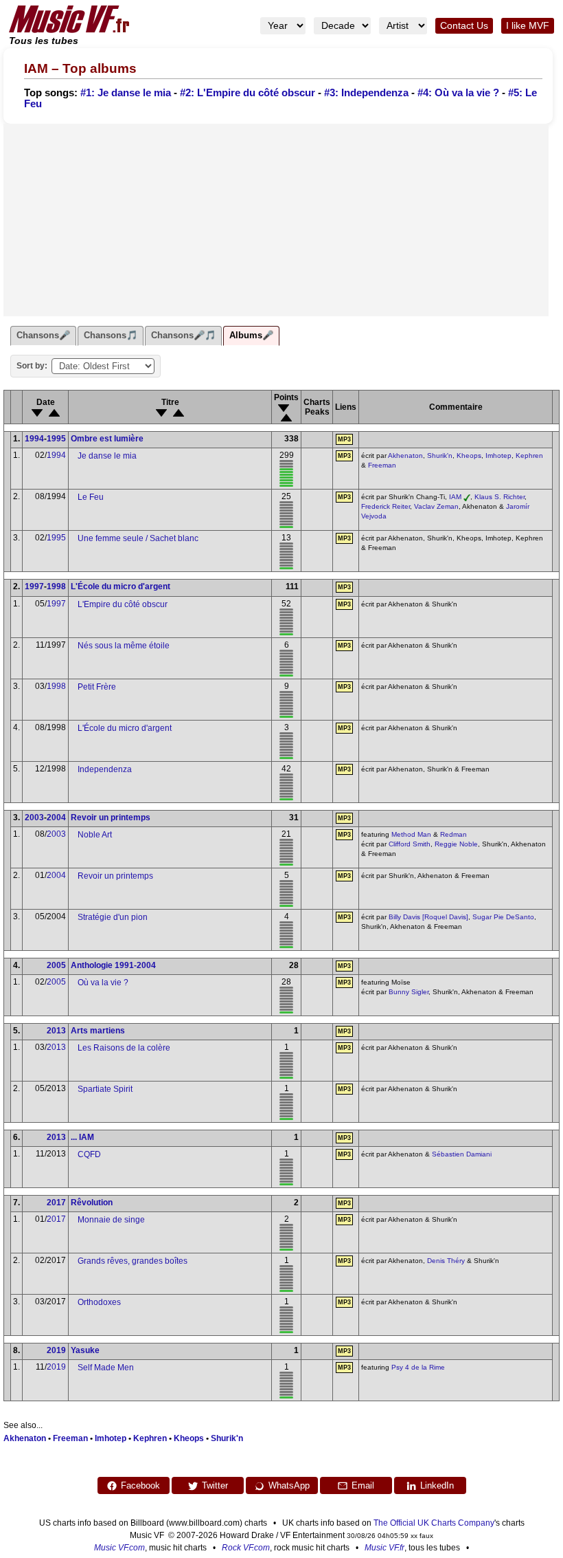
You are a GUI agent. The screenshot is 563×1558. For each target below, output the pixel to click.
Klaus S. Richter (499, 497)
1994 (34, 438)
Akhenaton (405, 455)
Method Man (411, 834)
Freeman (382, 465)
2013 (56, 1030)
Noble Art (95, 835)
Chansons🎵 (110, 335)
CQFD (89, 1154)
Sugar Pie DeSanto (503, 917)
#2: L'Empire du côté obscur (247, 92)
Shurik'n (439, 455)
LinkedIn (437, 1485)
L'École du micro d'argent (120, 586)
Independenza (105, 769)
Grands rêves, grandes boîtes (132, 1261)
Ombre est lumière (107, 438)
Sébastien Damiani (462, 1154)
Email (363, 1485)
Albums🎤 (251, 335)
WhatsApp (289, 1485)
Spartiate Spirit (105, 1089)
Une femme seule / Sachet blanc (138, 538)
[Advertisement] (276, 220)
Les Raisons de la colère (124, 1048)
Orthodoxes (99, 1302)
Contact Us (464, 26)
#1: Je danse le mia (125, 92)
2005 (56, 965)
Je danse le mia (107, 456)
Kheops (469, 455)
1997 (34, 586)
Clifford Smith (409, 844)
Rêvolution (92, 1202)
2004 (56, 817)
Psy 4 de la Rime (418, 1367)
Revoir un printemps (110, 817)
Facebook (140, 1485)
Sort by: (31, 366)
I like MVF (527, 26)
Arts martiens (98, 1030)
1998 (56, 586)
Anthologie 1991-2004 (113, 965)
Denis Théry (446, 1260)
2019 (56, 1350)
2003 (34, 817)
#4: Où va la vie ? (458, 92)
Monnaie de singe (111, 1220)
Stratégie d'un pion (113, 917)
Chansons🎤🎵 (183, 335)
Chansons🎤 (43, 335)
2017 (56, 1202)
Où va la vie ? (103, 982)
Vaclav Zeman (436, 506)
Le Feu (91, 497)
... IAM (82, 1137)
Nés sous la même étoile (124, 645)
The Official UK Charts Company (434, 1523)
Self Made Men (106, 1367)
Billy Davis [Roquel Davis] (428, 917)
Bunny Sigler (408, 992)
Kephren (529, 455)
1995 (56, 438)
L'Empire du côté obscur (123, 604)
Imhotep (498, 455)
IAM (455, 497)
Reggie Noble (456, 844)
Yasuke (85, 1350)
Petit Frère (97, 687)
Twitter (215, 1485)
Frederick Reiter (385, 506)
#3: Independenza (366, 92)
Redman (453, 834)
